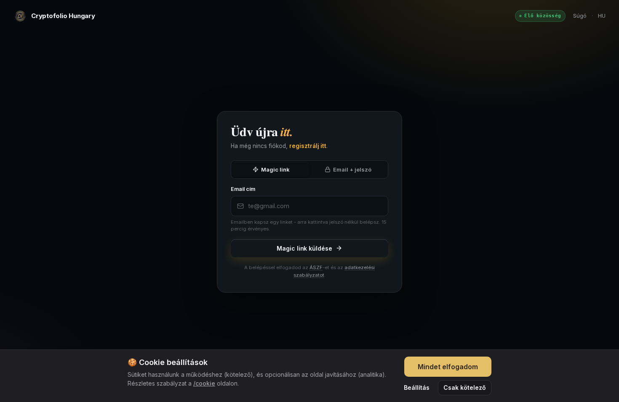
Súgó (580, 15)
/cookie (204, 383)
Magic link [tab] (275, 169)
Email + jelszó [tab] (352, 169)
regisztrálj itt (307, 146)
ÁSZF (316, 267)
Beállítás (417, 387)
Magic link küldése (304, 248)
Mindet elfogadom (448, 366)
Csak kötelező (464, 387)
